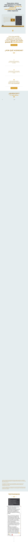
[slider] (12, 26)
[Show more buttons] (23, 26)
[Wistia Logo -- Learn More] (22, 26)
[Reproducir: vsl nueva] (13, 20)
